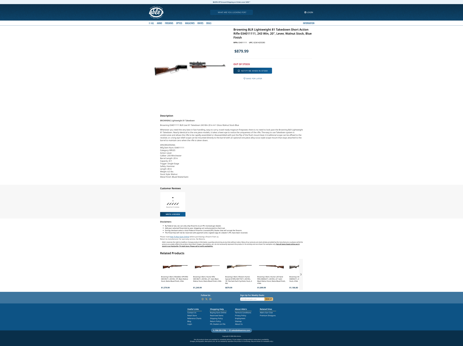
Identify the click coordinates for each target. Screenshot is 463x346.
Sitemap (238, 321)
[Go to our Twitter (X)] (206, 299)
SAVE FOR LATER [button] (254, 78)
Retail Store (192, 315)
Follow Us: (206, 295)
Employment (240, 318)
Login (189, 324)
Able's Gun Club (266, 312)
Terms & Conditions (243, 312)
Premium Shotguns (268, 315)
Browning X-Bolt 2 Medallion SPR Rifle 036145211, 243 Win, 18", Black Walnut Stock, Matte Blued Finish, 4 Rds (174, 279)
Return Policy (215, 321)
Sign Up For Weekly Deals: (252, 295)
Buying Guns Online (218, 312)
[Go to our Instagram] (210, 299)
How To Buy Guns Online (179, 237)
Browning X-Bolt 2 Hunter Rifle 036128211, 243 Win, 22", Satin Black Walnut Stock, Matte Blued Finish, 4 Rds (207, 279)
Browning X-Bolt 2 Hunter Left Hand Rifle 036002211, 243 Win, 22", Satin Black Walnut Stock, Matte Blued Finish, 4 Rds (271, 280)
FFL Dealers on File (217, 324)
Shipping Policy (216, 318)
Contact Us (191, 312)
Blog (189, 321)
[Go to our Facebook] (202, 299)
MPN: (235, 42)
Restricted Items (216, 315)
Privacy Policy (240, 315)
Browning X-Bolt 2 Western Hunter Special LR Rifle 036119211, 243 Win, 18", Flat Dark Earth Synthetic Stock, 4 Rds (238, 280)
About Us (239, 324)
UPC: (251, 42)
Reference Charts (194, 318)
